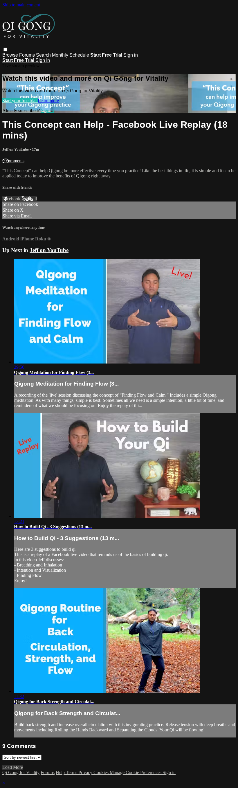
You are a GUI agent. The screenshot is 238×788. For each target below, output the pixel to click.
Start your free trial (20, 100)
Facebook (11, 198)
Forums (27, 55)
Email (31, 198)
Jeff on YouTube (16, 149)
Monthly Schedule (70, 55)
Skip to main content (21, 4)
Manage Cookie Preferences (136, 772)
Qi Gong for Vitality (20, 772)
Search (44, 55)
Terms (72, 772)
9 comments (13, 160)
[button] (5, 49)
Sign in (130, 55)
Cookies (101, 772)
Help (61, 772)
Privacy (85, 772)
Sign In (42, 60)
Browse (10, 55)
